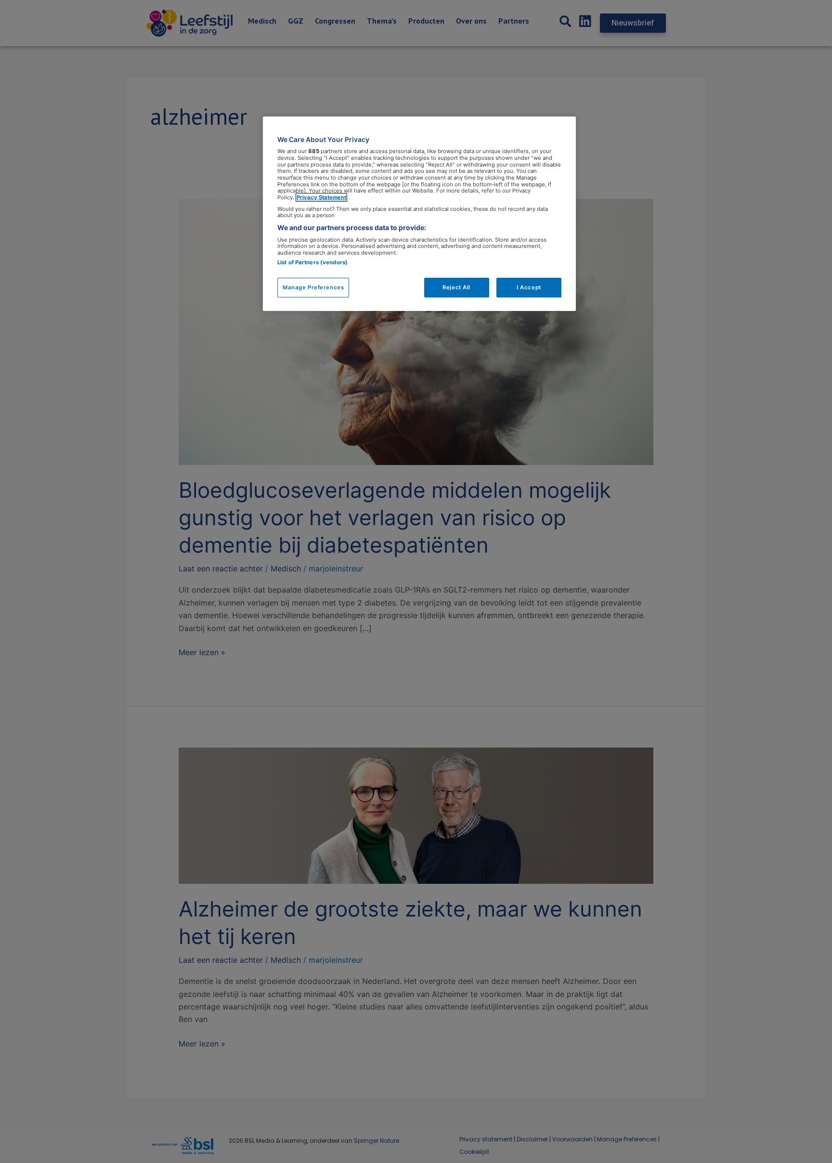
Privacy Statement (321, 197)
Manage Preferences (313, 287)
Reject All (456, 287)
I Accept (529, 287)
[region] (419, 213)
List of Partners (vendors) (312, 262)
